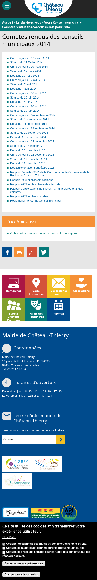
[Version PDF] (32, 252)
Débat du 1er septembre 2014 (28, 123)
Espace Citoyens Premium (13, 316)
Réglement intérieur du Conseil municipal (35, 200)
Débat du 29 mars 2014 (24, 75)
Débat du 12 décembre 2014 (27, 163)
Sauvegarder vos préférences (24, 563)
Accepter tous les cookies (21, 574)
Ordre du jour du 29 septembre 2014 (32, 128)
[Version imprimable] (19, 252)
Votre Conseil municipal (61, 22)
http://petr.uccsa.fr (47, 464)
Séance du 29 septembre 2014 (29, 132)
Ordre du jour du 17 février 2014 (29, 58)
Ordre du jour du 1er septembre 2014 (33, 115)
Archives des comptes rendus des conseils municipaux (43, 233)
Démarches (13, 291)
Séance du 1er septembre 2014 (29, 119)
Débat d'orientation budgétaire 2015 (32, 167)
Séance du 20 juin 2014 (24, 110)
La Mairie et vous (28, 22)
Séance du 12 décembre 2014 (28, 159)
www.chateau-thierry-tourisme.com (17, 481)
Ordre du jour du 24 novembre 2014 (32, 141)
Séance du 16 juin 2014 (24, 97)
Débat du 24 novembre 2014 (27, 150)
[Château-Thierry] (48, 15)
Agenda (59, 313)
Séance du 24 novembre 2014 (28, 145)
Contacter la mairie (59, 292)
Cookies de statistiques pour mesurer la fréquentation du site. (45, 547)
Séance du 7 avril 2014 (24, 84)
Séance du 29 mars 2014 (25, 71)
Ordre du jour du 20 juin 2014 (28, 106)
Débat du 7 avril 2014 (23, 88)
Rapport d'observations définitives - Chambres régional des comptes (46, 190)
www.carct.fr (17, 464)
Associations (81, 291)
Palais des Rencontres (36, 315)
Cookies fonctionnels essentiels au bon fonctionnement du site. (46, 543)
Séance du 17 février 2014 (26, 62)
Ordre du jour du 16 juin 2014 (28, 93)
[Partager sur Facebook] (7, 252)
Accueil (7, 22)
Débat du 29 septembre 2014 (28, 137)
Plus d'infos (9, 537)
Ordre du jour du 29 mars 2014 (29, 66)
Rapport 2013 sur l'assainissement (31, 180)
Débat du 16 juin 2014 (23, 101)
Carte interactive (36, 292)
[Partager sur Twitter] (44, 252)
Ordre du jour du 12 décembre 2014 (32, 154)
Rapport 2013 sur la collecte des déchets (35, 184)
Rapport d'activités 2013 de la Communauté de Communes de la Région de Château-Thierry (49, 174)
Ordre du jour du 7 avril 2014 (27, 80)
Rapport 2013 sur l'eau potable (29, 196)
